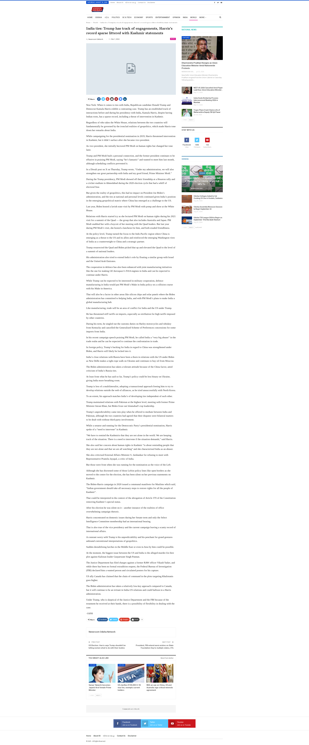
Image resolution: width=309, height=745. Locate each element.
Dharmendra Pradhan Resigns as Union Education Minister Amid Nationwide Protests (199, 65)
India (185, 17)
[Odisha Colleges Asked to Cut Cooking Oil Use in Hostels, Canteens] (187, 199)
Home (112, 2)
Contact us (142, 2)
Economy (138, 17)
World (193, 17)
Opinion (176, 17)
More (201, 17)
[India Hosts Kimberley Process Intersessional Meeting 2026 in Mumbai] (187, 101)
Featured (92, 665)
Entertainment (162, 17)
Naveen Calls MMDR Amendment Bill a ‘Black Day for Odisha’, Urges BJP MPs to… (202, 181)
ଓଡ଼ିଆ (107, 17)
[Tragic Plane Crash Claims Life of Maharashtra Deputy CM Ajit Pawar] (187, 113)
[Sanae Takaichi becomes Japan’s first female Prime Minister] (102, 673)
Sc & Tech (126, 17)
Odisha (98, 17)
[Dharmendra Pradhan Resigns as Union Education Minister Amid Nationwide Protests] (202, 48)
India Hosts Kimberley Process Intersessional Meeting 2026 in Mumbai (206, 100)
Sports (149, 17)
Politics (116, 17)
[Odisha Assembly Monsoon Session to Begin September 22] (187, 209)
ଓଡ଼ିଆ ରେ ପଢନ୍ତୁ (130, 2)
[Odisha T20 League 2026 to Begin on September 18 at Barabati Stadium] (187, 220)
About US (120, 2)
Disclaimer (151, 2)
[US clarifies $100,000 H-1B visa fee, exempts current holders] (131, 673)
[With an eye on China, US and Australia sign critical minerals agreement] (160, 673)
